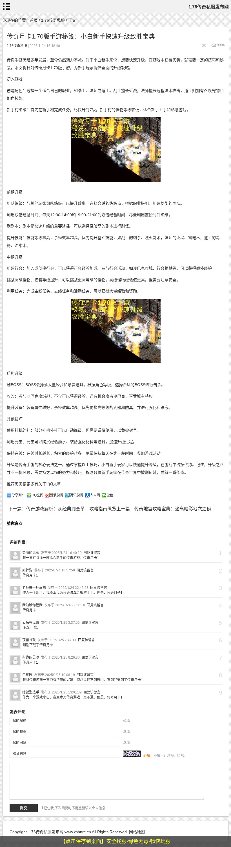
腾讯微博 (76, 495)
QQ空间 (37, 495)
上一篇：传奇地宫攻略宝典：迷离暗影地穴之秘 (163, 508)
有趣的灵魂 (30, 657)
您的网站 (19, 743)
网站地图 (137, 832)
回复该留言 (91, 553)
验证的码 (19, 754)
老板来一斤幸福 (34, 588)
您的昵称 (19, 721)
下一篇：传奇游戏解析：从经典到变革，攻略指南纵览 (62, 508)
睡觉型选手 (30, 692)
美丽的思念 (30, 553)
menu (6, 6)
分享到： (18, 495)
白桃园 (27, 675)
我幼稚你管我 (32, 605)
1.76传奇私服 (53, 20)
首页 (34, 20)
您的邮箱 (19, 732)
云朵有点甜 (30, 623)
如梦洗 (27, 570)
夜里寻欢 (29, 640)
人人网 (95, 495)
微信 (109, 495)
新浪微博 (56, 495)
